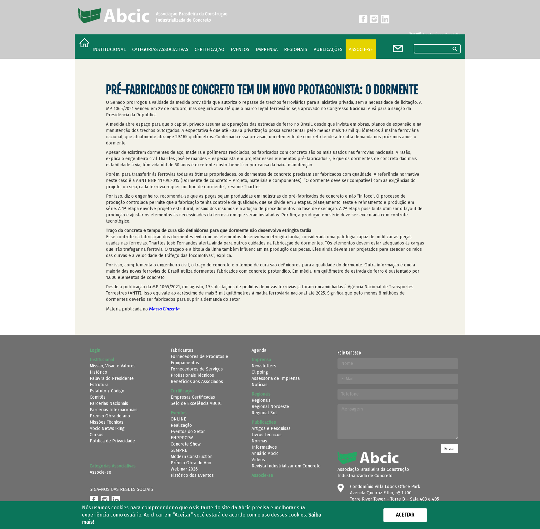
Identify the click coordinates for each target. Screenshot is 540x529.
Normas (259, 441)
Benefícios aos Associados (197, 381)
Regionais (261, 400)
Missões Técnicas (106, 422)
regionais (295, 49)
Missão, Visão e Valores (113, 366)
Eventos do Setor (188, 431)
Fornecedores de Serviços (197, 369)
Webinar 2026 (184, 469)
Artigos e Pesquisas (271, 428)
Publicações (327, 49)
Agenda (259, 350)
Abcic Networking (107, 428)
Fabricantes (182, 350)
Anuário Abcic (265, 453)
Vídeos (258, 459)
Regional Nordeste (270, 406)
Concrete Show (186, 444)
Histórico (98, 372)
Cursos (96, 434)
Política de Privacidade (112, 441)
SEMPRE (179, 450)
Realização (181, 425)
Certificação (209, 49)
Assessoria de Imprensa (276, 378)
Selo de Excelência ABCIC (196, 403)
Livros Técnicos (267, 434)
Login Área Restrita (441, 35)
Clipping (260, 372)
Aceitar (405, 515)
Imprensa (267, 49)
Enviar (449, 448)
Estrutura (99, 384)
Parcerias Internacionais (114, 409)
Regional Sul (264, 413)
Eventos (240, 49)
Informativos (264, 447)
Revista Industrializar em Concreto (286, 466)
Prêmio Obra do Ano (191, 463)
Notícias (260, 384)
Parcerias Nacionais (109, 403)
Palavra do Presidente (112, 378)
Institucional (109, 49)
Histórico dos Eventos (192, 475)
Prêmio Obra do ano (110, 416)
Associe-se (361, 49)
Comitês (98, 397)
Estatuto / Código (107, 391)
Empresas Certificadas (193, 397)
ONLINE (178, 419)
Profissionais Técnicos (192, 375)
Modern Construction (191, 456)
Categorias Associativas (160, 49)
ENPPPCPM (182, 438)
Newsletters (264, 366)
